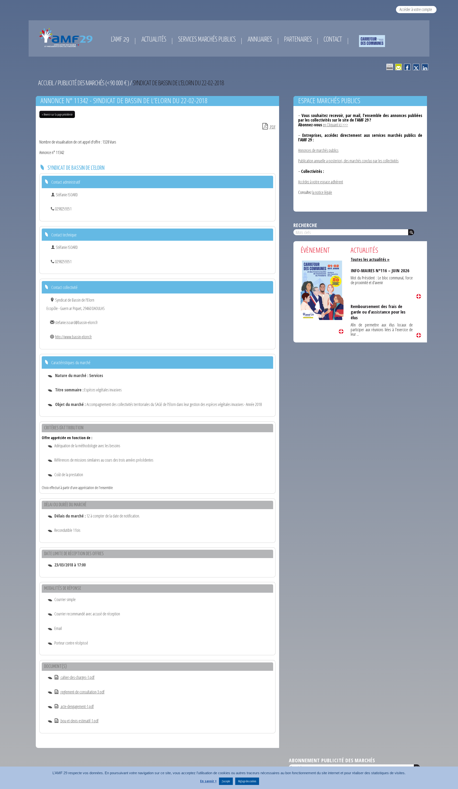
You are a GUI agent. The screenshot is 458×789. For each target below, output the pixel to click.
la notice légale (322, 192)
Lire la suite (341, 331)
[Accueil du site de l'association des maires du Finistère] (67, 37)
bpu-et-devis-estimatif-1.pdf (79, 721)
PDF (272, 126)
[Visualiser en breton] (390, 67)
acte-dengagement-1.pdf (77, 706)
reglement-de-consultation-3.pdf (82, 692)
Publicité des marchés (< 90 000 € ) (93, 82)
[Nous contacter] (398, 67)
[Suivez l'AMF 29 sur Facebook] (407, 67)
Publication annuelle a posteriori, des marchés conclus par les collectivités (348, 161)
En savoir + (208, 780)
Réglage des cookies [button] (247, 781)
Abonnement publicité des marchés (332, 760)
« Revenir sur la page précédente (57, 114)
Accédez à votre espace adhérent (320, 182)
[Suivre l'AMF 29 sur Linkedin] (425, 67)
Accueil (46, 82)
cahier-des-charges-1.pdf (77, 677)
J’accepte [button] (226, 781)
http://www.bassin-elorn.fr (73, 337)
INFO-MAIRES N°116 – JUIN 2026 (380, 270)
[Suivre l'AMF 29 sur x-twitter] (416, 67)
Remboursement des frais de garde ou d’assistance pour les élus (378, 311)
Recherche (305, 225)
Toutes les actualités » (370, 259)
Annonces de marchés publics (318, 150)
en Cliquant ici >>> (335, 125)
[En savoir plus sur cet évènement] (322, 289)
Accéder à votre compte (416, 9)
